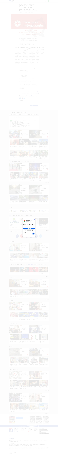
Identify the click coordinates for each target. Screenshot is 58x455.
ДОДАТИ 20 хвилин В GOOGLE (29, 228)
